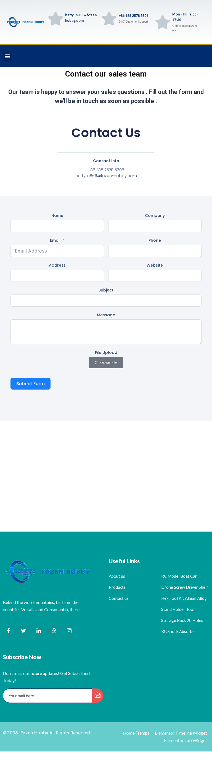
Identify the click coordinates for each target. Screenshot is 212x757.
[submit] (97, 695)
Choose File (106, 362)
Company (155, 215)
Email (55, 240)
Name (57, 215)
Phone (155, 240)
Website (155, 265)
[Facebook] (8, 631)
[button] (7, 56)
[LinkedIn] (38, 631)
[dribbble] (53, 631)
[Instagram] (69, 631)
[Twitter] (23, 631)
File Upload (106, 352)
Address (57, 265)
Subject (106, 290)
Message (106, 315)
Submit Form (30, 383)
